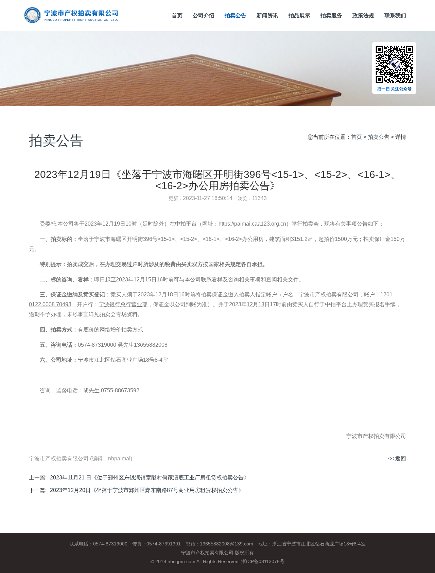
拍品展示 (299, 15)
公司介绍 (203, 15)
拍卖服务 (331, 15)
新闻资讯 (267, 15)
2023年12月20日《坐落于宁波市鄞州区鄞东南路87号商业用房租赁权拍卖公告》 (147, 490)
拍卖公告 (235, 15)
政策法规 (363, 15)
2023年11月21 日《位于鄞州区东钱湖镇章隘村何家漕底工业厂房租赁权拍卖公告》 (149, 477)
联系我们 (395, 15)
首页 (177, 15)
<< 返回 (397, 458)
